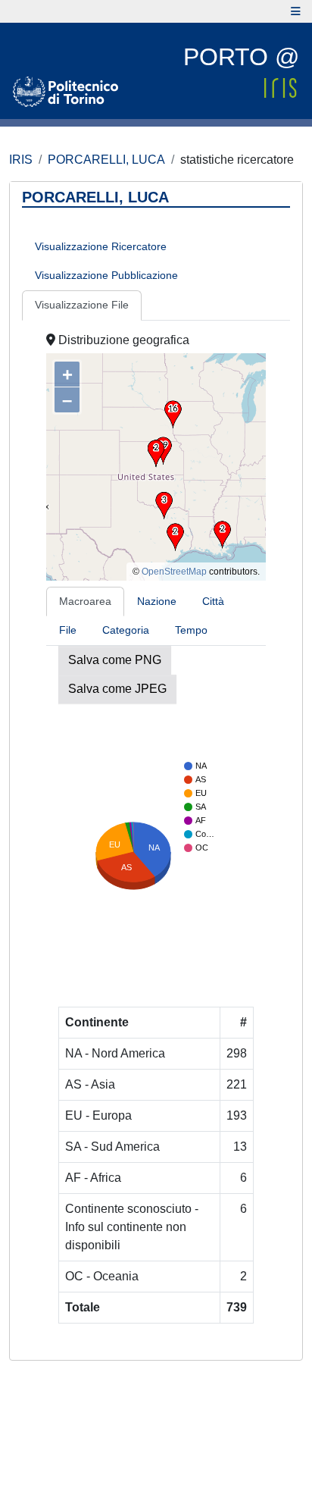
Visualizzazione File (82, 305)
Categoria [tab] (125, 630)
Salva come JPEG (117, 688)
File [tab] (67, 630)
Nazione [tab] (156, 601)
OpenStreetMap (174, 571)
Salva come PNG (114, 659)
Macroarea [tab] (85, 601)
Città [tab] (213, 601)
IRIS (21, 159)
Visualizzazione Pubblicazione (106, 275)
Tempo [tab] (191, 630)
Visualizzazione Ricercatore (101, 246)
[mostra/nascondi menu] (296, 11)
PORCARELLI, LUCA (106, 159)
